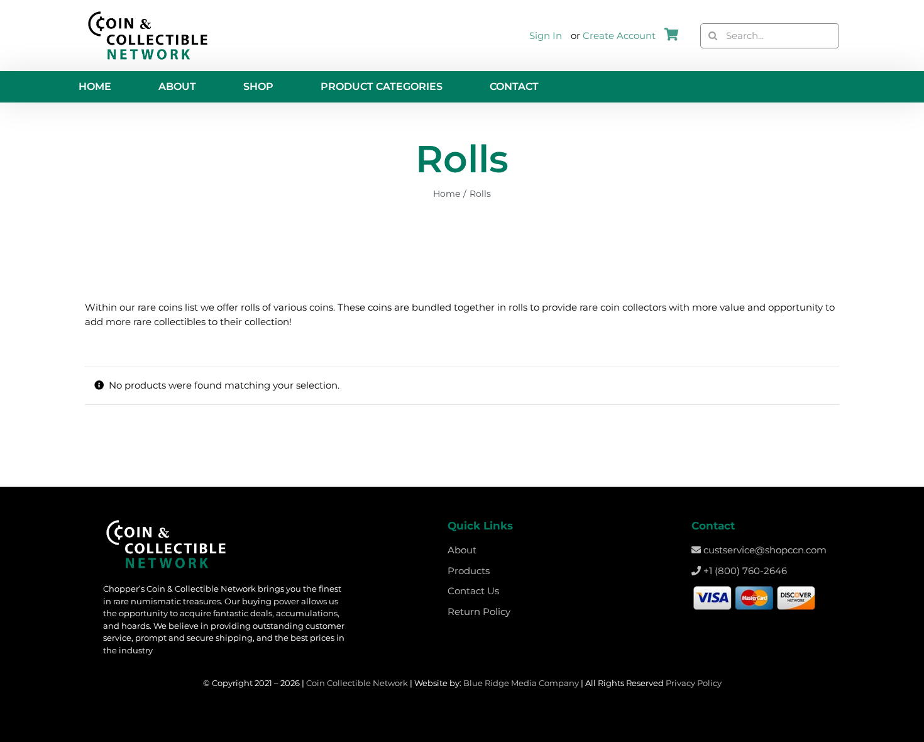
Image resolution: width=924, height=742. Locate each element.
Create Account (619, 36)
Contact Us (473, 591)
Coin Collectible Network (357, 683)
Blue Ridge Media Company (521, 683)
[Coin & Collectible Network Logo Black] (148, 14)
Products (469, 571)
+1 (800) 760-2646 (744, 571)
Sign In (545, 36)
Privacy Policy (694, 683)
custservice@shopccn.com (764, 550)
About (462, 550)
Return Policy (479, 611)
